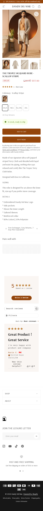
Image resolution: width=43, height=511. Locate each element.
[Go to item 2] (15, 64)
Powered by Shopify (30, 494)
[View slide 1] (20, 471)
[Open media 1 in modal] (36, 14)
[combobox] (27, 321)
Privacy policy (16, 498)
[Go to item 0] (6, 64)
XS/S (5, 108)
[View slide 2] (23, 471)
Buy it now (21, 140)
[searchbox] (19, 309)
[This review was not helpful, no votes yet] (32, 366)
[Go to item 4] (34, 64)
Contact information (21, 501)
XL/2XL (19, 108)
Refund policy (7, 498)
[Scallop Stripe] (4, 99)
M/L (12, 108)
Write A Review (21, 298)
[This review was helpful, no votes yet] (28, 366)
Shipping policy (35, 498)
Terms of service (25, 498)
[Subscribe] (36, 436)
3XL (25, 108)
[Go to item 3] (24, 64)
